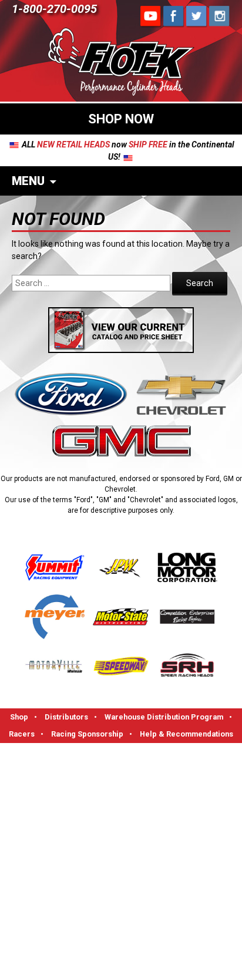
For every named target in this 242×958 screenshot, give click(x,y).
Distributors (66, 716)
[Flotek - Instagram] (219, 16)
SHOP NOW (121, 119)
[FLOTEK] (121, 63)
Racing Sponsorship (87, 734)
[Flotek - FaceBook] (151, 16)
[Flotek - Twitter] (196, 16)
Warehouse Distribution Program (164, 716)
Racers (22, 734)
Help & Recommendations (186, 734)
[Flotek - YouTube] (173, 16)
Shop (19, 716)
